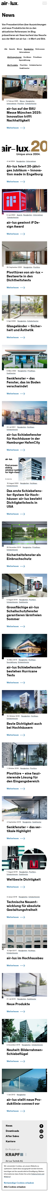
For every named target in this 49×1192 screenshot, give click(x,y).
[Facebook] (41, 1126)
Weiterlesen (13, 128)
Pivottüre (20, 104)
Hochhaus (30, 427)
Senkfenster (11, 373)
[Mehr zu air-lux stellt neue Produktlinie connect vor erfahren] (24, 1081)
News (9, 1125)
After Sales (12, 1136)
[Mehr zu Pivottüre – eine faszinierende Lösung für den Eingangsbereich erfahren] (24, 755)
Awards (19, 215)
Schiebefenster (31, 104)
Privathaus (31, 371)
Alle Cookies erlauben (15, 1187)
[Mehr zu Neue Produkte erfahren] (24, 985)
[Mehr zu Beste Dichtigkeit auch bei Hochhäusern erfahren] (24, 702)
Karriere (10, 1141)
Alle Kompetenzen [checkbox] (14, 57)
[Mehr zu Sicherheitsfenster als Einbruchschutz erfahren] (24, 534)
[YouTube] (41, 1136)
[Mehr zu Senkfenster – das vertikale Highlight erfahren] (24, 808)
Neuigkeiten (30, 101)
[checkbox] (12, 49)
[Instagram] (41, 1131)
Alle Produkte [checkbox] (12, 65)
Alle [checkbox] (5, 49)
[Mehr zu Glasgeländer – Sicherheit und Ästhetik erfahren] (24, 307)
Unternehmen (11, 104)
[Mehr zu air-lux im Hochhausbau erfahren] (24, 937)
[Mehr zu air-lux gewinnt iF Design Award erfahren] (24, 201)
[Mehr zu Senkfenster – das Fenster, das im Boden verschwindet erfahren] (24, 357)
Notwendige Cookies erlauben (19, 1183)
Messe (22, 101)
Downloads (12, 1131)
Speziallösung (12, 662)
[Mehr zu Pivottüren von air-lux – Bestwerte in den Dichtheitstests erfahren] (24, 254)
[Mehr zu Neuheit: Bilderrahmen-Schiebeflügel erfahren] (24, 1031)
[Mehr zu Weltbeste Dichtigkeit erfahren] (24, 858)
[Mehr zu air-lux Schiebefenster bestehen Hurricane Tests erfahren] (24, 646)
